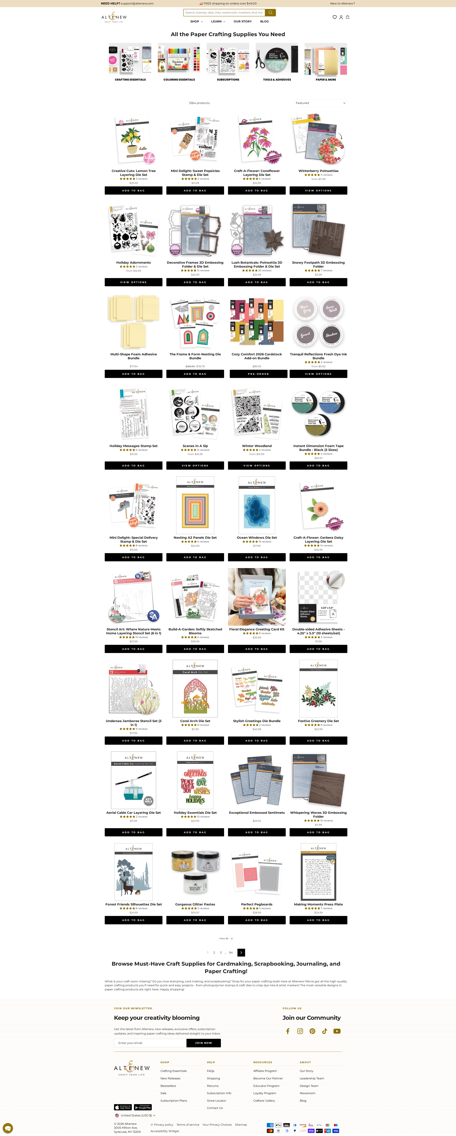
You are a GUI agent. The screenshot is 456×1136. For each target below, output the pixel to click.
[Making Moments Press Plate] (318, 872)
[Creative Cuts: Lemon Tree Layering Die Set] (133, 138)
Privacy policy (163, 1124)
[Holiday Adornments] (133, 230)
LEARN (216, 21)
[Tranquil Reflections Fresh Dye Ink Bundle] (318, 322)
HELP (211, 1063)
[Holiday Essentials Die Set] (195, 780)
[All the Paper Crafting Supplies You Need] (130, 84)
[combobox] (224, 12)
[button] (8, 1128)
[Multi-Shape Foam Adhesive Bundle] (133, 322)
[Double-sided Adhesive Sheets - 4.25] (318, 597)
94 (231, 952)
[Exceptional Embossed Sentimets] (257, 780)
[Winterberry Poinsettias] (318, 138)
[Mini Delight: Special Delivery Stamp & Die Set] (133, 505)
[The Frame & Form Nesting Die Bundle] (195, 322)
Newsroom (307, 1093)
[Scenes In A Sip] (195, 413)
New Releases (170, 1078)
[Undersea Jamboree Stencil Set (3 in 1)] (133, 688)
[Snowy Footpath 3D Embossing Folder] (318, 230)
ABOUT (305, 1063)
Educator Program (266, 1086)
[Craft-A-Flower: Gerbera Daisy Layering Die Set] (318, 505)
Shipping (213, 1078)
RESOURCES (262, 1063)
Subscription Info (219, 1093)
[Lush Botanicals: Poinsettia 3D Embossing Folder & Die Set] (257, 230)
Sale (163, 1093)
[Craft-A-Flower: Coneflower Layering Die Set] (257, 138)
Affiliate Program (265, 1071)
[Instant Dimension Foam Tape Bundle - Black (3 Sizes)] (318, 413)
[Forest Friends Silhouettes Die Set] (133, 872)
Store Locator (216, 1100)
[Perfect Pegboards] (257, 872)
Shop (164, 1063)
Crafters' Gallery (264, 1100)
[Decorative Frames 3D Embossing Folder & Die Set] (195, 230)
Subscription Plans (173, 1100)
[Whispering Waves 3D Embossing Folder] (318, 780)
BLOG (264, 21)
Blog (303, 1100)
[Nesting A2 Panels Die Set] (195, 505)
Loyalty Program (264, 1093)
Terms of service (188, 1124)
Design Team (309, 1086)
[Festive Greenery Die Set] (318, 688)
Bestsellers (168, 1086)
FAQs (210, 1071)
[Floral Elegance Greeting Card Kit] (257, 597)
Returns (213, 1086)
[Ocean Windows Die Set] (257, 505)
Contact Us (215, 1108)
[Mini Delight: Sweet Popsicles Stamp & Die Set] (195, 138)
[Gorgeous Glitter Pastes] (195, 872)
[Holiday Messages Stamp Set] (133, 413)
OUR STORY (243, 21)
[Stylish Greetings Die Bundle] (257, 688)
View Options (318, 190)
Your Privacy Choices (217, 1124)
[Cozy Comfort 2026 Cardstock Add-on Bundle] (257, 322)
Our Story (306, 1071)
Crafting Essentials (173, 1071)
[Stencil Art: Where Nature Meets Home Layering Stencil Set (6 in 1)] (133, 597)
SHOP (195, 21)
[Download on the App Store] (123, 1107)
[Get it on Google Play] (143, 1107)
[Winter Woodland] (257, 413)
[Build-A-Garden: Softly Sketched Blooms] (195, 597)
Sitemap (241, 1124)
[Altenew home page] (114, 17)
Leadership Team (312, 1078)
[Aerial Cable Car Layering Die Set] (133, 780)
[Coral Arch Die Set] (195, 688)
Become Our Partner (268, 1078)
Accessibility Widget (165, 1131)
